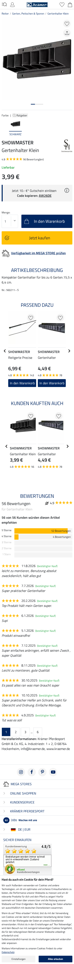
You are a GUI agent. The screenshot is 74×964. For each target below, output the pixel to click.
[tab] (33, 104)
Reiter (5, 13)
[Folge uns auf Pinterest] (42, 772)
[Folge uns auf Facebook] (32, 772)
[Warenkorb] (70, 4)
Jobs (21, 819)
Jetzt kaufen (39, 238)
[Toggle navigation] (4, 4)
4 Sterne (7, 536)
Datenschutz (8, 952)
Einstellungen (18, 959)
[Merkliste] (62, 4)
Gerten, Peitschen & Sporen (28, 13)
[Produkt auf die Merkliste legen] (67, 23)
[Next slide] (69, 127)
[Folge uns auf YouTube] (53, 772)
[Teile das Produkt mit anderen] (67, 33)
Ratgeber (22, 115)
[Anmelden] (12, 4)
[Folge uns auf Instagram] (21, 772)
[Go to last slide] (5, 351)
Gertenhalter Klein (58, 13)
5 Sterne (7, 530)
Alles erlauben (55, 959)
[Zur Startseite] (37, 4)
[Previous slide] (5, 127)
